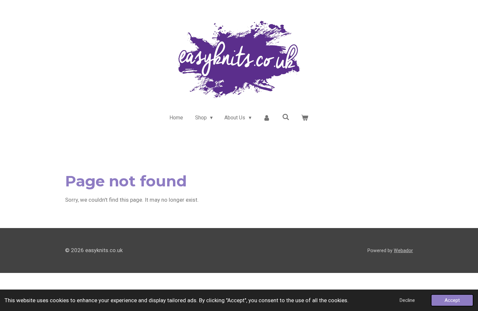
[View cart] (304, 118)
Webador (403, 250)
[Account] (266, 118)
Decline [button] (407, 300)
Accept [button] (452, 300)
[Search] (286, 117)
